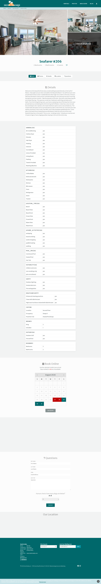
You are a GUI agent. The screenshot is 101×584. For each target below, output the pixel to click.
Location (58, 76)
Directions (29, 547)
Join (78, 546)
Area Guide (83, 3)
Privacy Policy (30, 550)
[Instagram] (80, 566)
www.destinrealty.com (32, 553)
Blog (91, 3)
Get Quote (50, 410)
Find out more (42, 582)
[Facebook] (78, 566)
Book (32, 76)
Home (5, 8)
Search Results (16, 8)
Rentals (66, 3)
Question (33, 477)
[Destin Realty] (12, 4)
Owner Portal (30, 548)
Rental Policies (22, 551)
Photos (74, 3)
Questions (68, 76)
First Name (33, 461)
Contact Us (23, 547)
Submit (50, 505)
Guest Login (23, 548)
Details (49, 76)
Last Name (33, 466)
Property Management (23, 557)
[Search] (55, 546)
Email (32, 472)
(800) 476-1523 (23, 554)
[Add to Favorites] (66, 65)
